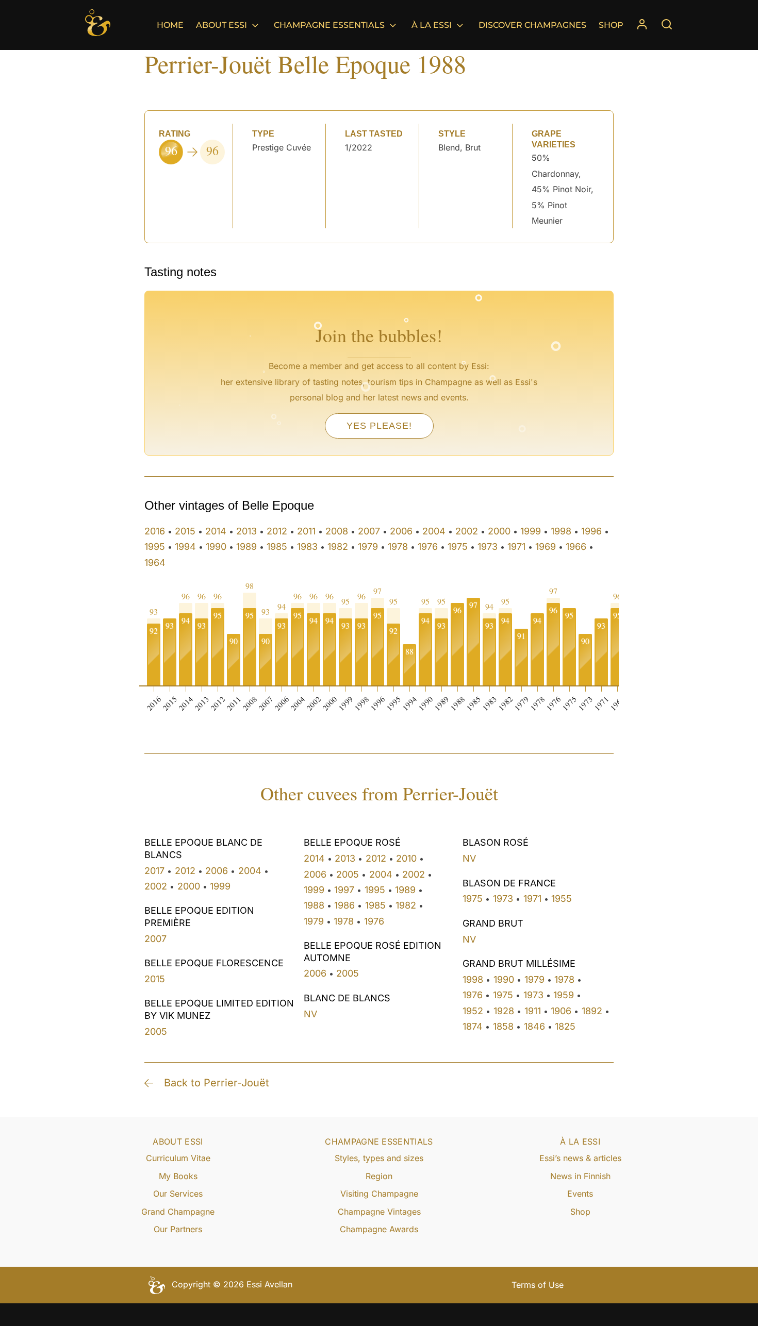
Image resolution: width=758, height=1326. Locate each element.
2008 (336, 531)
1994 (185, 546)
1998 (561, 531)
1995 (154, 546)
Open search (667, 24)
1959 (563, 994)
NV (310, 1014)
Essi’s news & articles (580, 1158)
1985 (277, 546)
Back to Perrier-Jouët (216, 1083)
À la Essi (431, 25)
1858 (503, 1026)
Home (170, 25)
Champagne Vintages (379, 1211)
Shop (611, 25)
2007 (369, 531)
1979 (368, 546)
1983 (307, 546)
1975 (458, 546)
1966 (576, 546)
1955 (561, 898)
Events (580, 1193)
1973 (487, 546)
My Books (178, 1176)
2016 (154, 531)
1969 (545, 546)
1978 (398, 546)
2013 (246, 531)
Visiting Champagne (379, 1193)
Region (379, 1176)
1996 (591, 531)
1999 (530, 531)
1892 (592, 1010)
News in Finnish (580, 1176)
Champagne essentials (329, 25)
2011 (306, 531)
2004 (434, 531)
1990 (216, 546)
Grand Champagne (178, 1211)
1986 (344, 905)
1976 (428, 546)
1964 (155, 562)
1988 (314, 905)
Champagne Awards (379, 1229)
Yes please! (379, 426)
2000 (499, 531)
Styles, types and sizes (379, 1158)
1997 (344, 889)
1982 (337, 546)
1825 (565, 1026)
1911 (532, 1010)
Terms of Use (538, 1285)
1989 (246, 546)
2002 (466, 531)
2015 (185, 531)
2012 (277, 531)
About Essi (221, 25)
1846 (534, 1026)
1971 (516, 546)
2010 (406, 858)
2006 (401, 531)
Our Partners (178, 1229)
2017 (154, 870)
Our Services (178, 1193)
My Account (642, 25)
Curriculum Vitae (178, 1158)
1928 (503, 1010)
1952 (473, 1010)
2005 (155, 1031)
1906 (561, 1010)
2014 (215, 531)
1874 (473, 1026)
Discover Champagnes (532, 25)
